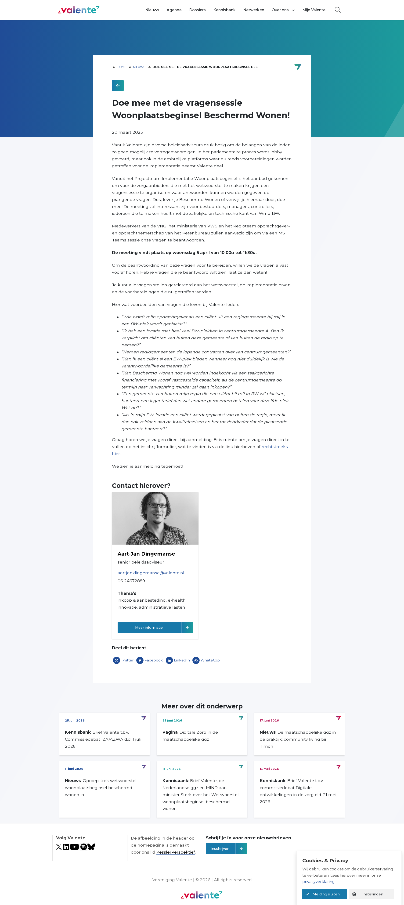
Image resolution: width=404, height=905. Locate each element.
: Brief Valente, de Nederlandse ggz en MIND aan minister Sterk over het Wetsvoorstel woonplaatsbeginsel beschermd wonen (200, 794)
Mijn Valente (313, 10)
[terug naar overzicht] (118, 85)
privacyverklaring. (318, 882)
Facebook (153, 660)
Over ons (280, 10)
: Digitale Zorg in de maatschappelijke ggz (190, 736)
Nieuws (152, 10)
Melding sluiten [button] (326, 894)
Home (121, 67)
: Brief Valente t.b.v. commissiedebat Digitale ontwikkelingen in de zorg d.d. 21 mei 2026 (298, 791)
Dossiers (197, 10)
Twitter (127, 660)
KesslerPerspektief (175, 852)
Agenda (174, 10)
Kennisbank (224, 10)
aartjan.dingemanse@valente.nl (151, 572)
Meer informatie (164, 627)
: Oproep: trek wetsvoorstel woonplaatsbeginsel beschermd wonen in (101, 787)
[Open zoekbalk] (338, 10)
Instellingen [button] (372, 894)
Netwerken (253, 10)
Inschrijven (220, 849)
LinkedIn (182, 660)
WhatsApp (210, 660)
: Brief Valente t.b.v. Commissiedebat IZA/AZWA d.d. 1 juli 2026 (103, 739)
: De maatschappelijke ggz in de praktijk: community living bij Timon (298, 739)
